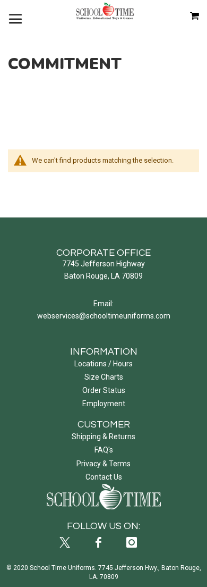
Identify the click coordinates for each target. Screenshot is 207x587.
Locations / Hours (103, 363)
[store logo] (105, 11)
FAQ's (103, 450)
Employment (103, 403)
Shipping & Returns (103, 436)
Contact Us (103, 477)
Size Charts (103, 377)
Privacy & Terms (103, 463)
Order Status (103, 390)
